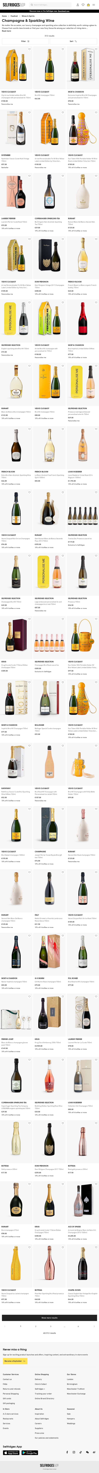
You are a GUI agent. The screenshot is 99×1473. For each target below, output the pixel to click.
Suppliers (39, 1428)
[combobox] (52, 5)
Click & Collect (41, 1384)
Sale (69, 1414)
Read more (6, 31)
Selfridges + (40, 1389)
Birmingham (72, 1384)
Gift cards (7, 1398)
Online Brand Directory (44, 1398)
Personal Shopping (11, 1394)
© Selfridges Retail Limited (49, 1469)
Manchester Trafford (75, 1389)
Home (4, 16)
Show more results (49, 1318)
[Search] (32, 4)
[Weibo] (94, 1453)
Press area (39, 1433)
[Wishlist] (83, 4)
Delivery (38, 1379)
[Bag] (88, 4)
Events (6, 1428)
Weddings (71, 1423)
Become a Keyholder (13, 1361)
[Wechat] (87, 1453)
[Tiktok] (81, 1453)
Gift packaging (9, 1403)
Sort (71, 41)
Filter (23, 41)
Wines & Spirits (28, 16)
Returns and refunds (11, 1389)
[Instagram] (74, 1453)
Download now (63, 11)
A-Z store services (10, 1414)
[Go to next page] (94, 1326)
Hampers (71, 1419)
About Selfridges (42, 1419)
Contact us (7, 1379)
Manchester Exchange (76, 1394)
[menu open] (93, 4)
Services (6, 1423)
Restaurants (8, 1419)
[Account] (77, 4)
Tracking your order (43, 1394)
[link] (16, 96)
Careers (38, 1423)
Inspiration (39, 1414)
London (70, 1379)
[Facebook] (67, 1453)
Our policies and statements (46, 1438)
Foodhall (14, 16)
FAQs (5, 1384)
